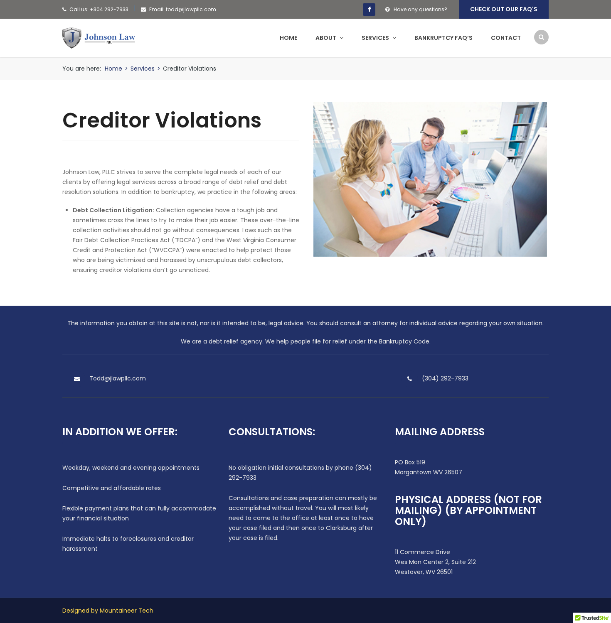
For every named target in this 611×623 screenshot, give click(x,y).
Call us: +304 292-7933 (98, 9)
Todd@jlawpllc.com (117, 378)
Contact (506, 38)
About (326, 38)
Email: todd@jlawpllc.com (182, 9)
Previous (322, 179)
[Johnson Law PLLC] (98, 37)
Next (537, 179)
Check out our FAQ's (503, 9)
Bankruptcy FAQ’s (443, 38)
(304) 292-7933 (445, 378)
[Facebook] (369, 9)
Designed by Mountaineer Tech (107, 610)
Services (376, 38)
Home (288, 38)
